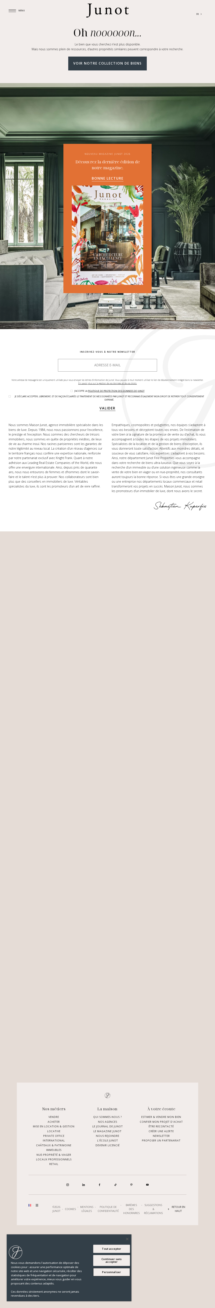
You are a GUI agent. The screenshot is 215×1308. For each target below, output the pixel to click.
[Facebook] (99, 1203)
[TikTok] (115, 1203)
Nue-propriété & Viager (54, 1173)
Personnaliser (111, 1272)
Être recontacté (161, 1145)
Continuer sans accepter (111, 1260)
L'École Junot (107, 1159)
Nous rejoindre (107, 1154)
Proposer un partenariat (161, 1159)
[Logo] (107, 10)
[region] (69, 1267)
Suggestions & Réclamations (153, 1228)
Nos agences (107, 1140)
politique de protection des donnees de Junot (116, 390)
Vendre (54, 1135)
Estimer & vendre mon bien (161, 1135)
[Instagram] (68, 1203)
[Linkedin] (84, 1203)
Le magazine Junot (107, 1150)
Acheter (54, 1140)
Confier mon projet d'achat (161, 1140)
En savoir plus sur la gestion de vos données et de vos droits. (107, 383)
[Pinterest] (131, 1203)
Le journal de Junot (107, 1145)
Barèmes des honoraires (131, 1228)
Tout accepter (111, 1249)
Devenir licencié (108, 1164)
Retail (53, 1183)
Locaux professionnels (54, 1178)
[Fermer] (127, 1239)
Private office (53, 1154)
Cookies (70, 1228)
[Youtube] (147, 1203)
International (54, 1159)
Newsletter (161, 1154)
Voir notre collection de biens (107, 63)
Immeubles (54, 1168)
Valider (107, 408)
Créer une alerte (161, 1150)
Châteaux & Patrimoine (53, 1164)
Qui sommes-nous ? (107, 1135)
